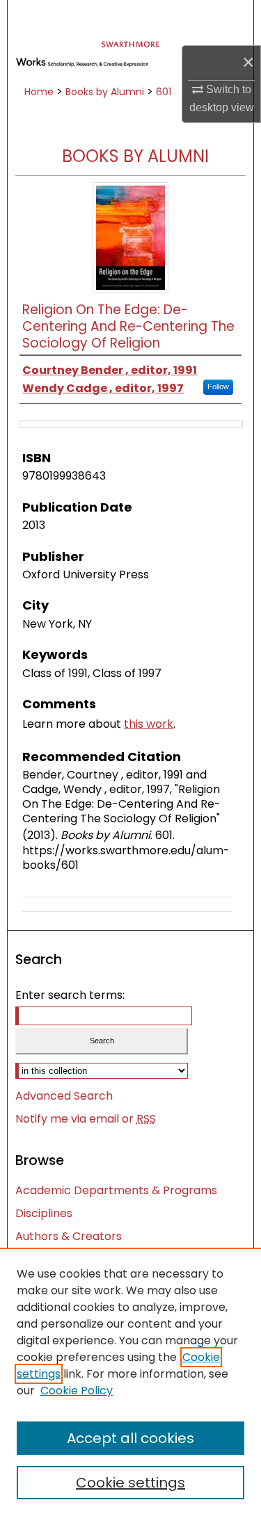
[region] (130, 1382)
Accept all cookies (130, 1438)
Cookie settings (130, 1482)
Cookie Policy (76, 1391)
